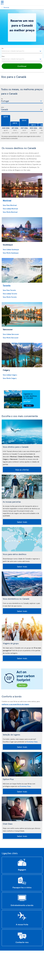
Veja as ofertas (22, 469)
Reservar (6, 7)
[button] (22, 66)
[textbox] (22, 50)
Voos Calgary (10, 375)
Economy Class (32, 742)
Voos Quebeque (11, 249)
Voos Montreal (10, 205)
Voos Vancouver (11, 334)
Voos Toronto (9, 290)
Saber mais (22, 521)
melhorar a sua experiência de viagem (15, 704)
